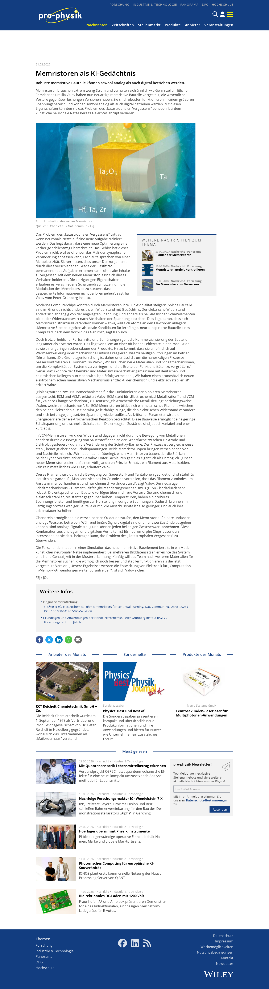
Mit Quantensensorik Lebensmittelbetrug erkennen (122, 765)
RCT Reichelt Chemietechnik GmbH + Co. (66, 708)
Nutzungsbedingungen (215, 952)
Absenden (220, 809)
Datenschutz (223, 935)
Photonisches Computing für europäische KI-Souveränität (116, 865)
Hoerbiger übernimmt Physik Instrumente (114, 831)
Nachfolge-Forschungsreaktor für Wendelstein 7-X (121, 798)
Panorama (189, 5)
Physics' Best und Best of (123, 711)
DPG (205, 5)
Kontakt (227, 958)
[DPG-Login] (222, 14)
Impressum (224, 941)
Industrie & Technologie (155, 5)
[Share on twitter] (49, 639)
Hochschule (222, 5)
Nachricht (178, 251)
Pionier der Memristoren (173, 255)
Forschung (119, 5)
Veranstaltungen (218, 24)
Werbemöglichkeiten (216, 947)
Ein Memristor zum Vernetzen (177, 284)
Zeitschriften (123, 24)
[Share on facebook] (39, 639)
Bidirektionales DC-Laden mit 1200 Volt (111, 896)
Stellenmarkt (149, 24)
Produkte (173, 24)
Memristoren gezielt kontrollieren (180, 269)
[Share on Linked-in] (59, 639)
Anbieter (192, 24)
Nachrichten (97, 24)
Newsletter (224, 963)
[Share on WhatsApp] (68, 639)
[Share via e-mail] (78, 639)
